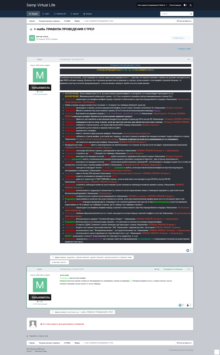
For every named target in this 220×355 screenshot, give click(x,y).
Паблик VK (61, 14)
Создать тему (184, 49)
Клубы (89, 14)
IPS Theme (31, 349)
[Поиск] (191, 13)
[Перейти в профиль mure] (32, 38)
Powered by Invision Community (181, 350)
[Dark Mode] (190, 5)
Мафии (55, 39)
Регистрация (175, 5)
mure (39, 59)
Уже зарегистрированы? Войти (152, 5)
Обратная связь (41, 351)
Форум (34, 14)
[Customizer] (185, 5)
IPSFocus (41, 349)
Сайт (46, 14)
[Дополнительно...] (188, 59)
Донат (76, 14)
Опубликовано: (72, 59)
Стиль (29, 351)
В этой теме (180, 14)
